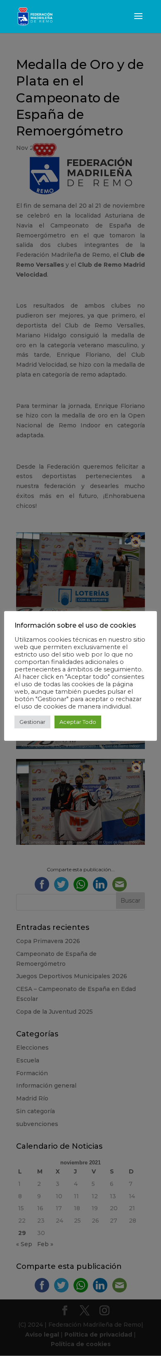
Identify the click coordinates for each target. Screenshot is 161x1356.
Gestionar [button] (32, 721)
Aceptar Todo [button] (77, 721)
